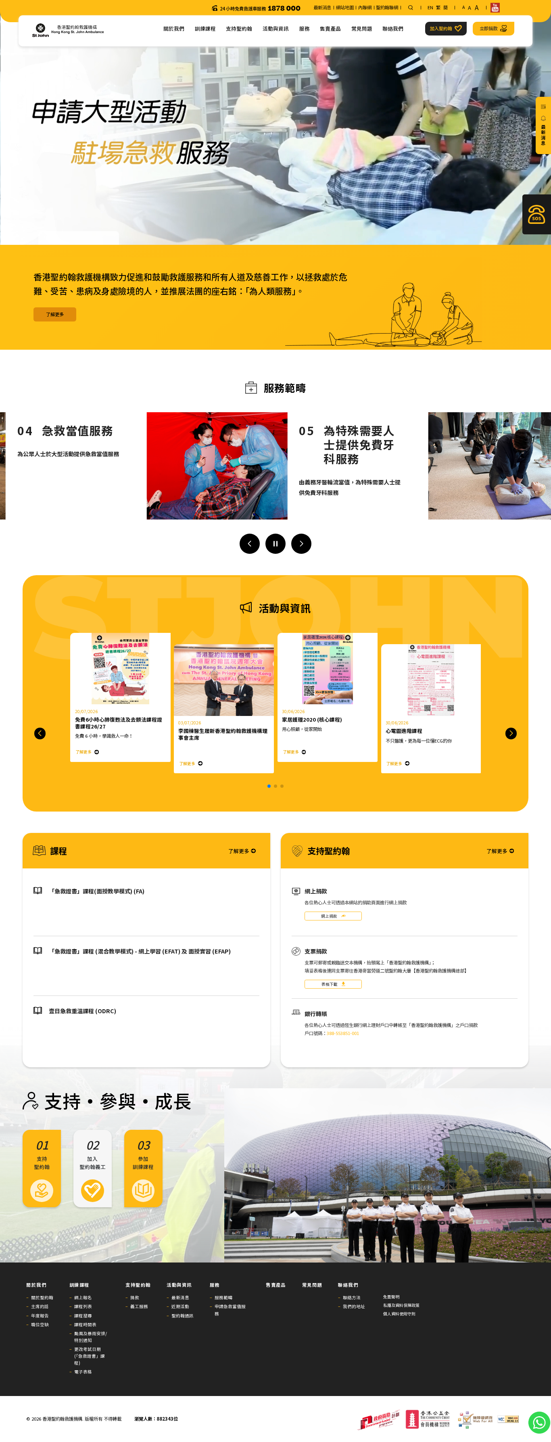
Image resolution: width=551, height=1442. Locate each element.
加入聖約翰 (441, 28)
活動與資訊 (276, 28)
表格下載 (329, 984)
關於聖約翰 (42, 1297)
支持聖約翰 (239, 28)
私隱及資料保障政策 (401, 1305)
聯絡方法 (352, 1297)
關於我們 (173, 28)
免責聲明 (391, 1297)
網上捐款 (329, 916)
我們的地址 (354, 1306)
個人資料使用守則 (399, 1314)
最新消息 (322, 7)
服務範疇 (223, 1297)
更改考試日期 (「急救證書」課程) (89, 1356)
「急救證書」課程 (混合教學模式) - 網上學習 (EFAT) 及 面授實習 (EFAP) (140, 951)
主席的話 (40, 1306)
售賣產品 (330, 28)
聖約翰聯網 (387, 7)
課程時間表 (85, 1324)
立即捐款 (488, 28)
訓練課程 (205, 28)
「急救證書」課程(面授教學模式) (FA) (96, 891)
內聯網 (365, 7)
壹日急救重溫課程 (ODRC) (82, 1011)
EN (430, 7)
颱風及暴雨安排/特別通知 (90, 1336)
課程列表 (83, 1306)
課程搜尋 (83, 1316)
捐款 (134, 1297)
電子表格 (83, 1372)
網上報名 (83, 1297)
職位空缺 (40, 1324)
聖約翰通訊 (182, 1316)
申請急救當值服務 (230, 1309)
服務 (304, 28)
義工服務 (139, 1306)
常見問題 (361, 28)
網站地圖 (345, 7)
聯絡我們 (392, 28)
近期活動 (180, 1306)
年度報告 (40, 1316)
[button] (250, 544)
